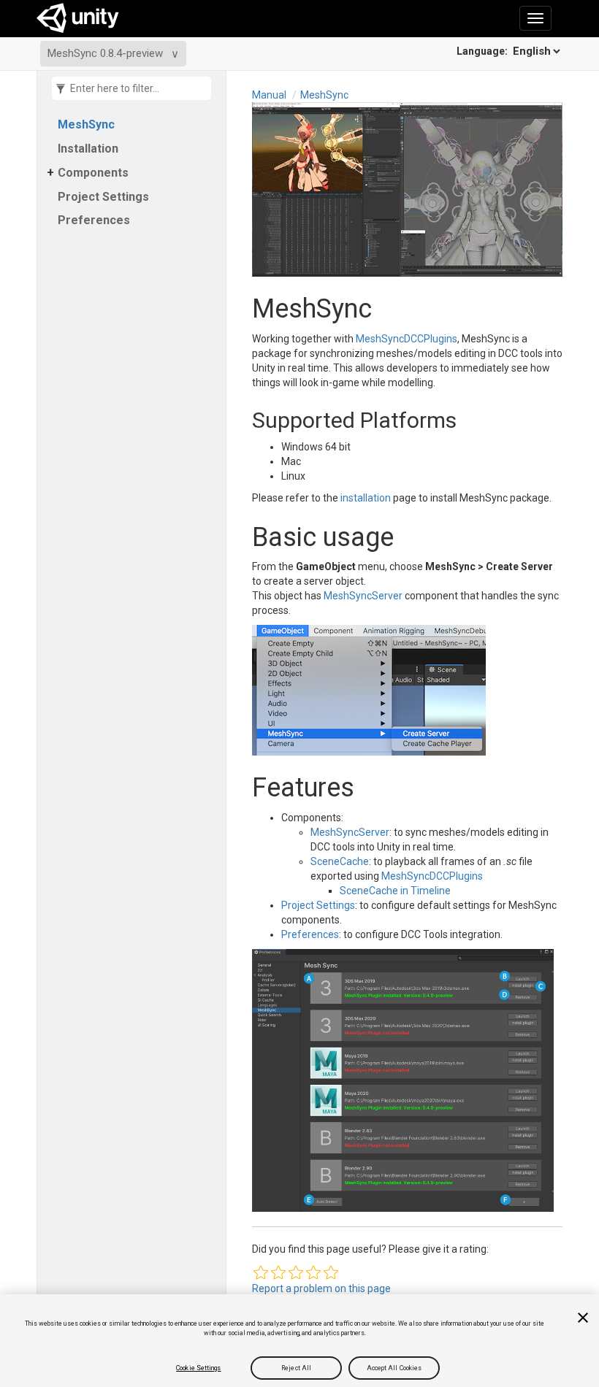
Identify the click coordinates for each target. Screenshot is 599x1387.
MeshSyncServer (363, 596)
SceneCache (339, 861)
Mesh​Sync (86, 124)
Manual (269, 95)
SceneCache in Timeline (395, 890)
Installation (88, 148)
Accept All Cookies (394, 1368)
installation (365, 498)
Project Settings (103, 197)
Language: (483, 51)
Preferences (94, 220)
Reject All (296, 1368)
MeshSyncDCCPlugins (406, 339)
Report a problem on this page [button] (321, 1288)
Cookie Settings (198, 1368)
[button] (261, 1272)
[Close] (583, 1318)
